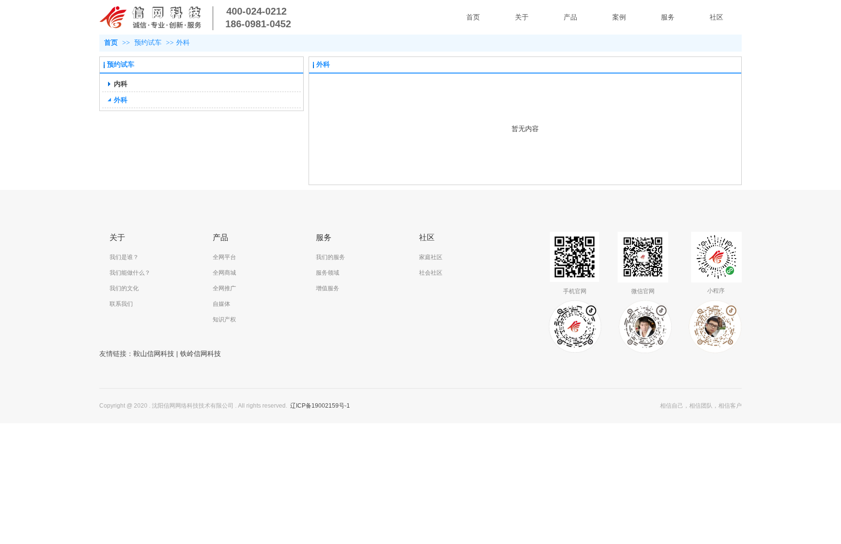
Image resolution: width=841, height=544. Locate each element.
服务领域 (327, 272)
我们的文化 (124, 288)
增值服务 (327, 288)
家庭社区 (430, 257)
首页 (111, 42)
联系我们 (121, 303)
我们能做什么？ (130, 272)
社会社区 (430, 272)
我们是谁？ (124, 257)
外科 (183, 42)
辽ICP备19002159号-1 (320, 405)
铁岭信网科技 (200, 353)
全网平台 (224, 257)
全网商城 (224, 272)
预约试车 (148, 42)
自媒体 (221, 303)
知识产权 (224, 319)
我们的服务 (330, 257)
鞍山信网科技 (153, 353)
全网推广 (224, 288)
